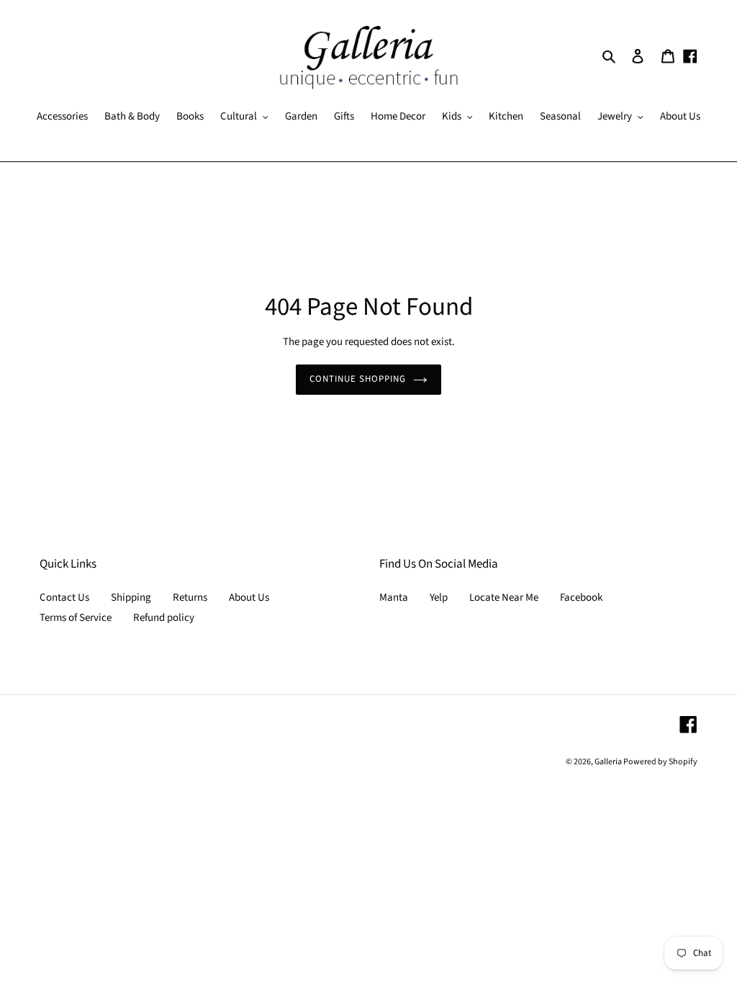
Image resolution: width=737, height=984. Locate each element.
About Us (249, 597)
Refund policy (163, 617)
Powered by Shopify (660, 762)
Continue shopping (358, 378)
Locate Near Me (503, 597)
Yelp (439, 597)
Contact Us (64, 597)
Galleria (608, 762)
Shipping (131, 597)
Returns (190, 597)
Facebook (581, 597)
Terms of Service (76, 617)
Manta (393, 597)
